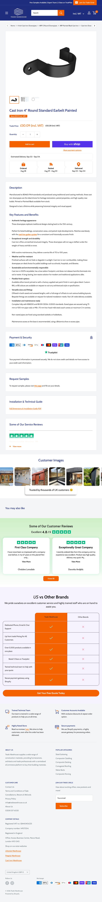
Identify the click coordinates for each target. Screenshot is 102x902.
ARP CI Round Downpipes (48, 26)
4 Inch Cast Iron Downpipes (27, 26)
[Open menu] (6, 13)
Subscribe (63, 806)
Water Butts (60, 770)
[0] (94, 12)
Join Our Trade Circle (86, 2)
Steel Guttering (61, 754)
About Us (9, 806)
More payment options (72, 150)
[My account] (89, 12)
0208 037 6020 (12, 810)
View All (51, 578)
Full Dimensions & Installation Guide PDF (25, 408)
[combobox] (44, 13)
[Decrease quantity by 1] (23, 134)
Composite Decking (63, 762)
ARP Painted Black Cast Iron (69, 26)
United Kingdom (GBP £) (15, 872)
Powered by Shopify (12, 894)
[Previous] (7, 26)
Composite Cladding (64, 758)
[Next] (94, 26)
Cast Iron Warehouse (13, 860)
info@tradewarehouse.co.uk (16, 802)
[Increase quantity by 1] (37, 134)
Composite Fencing (63, 774)
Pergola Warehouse (12, 855)
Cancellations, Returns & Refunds (18, 795)
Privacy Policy (10, 799)
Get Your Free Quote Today (51, 693)
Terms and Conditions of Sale (16, 791)
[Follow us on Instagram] (12, 883)
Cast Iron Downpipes (88, 26)
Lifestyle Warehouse (13, 851)
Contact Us (9, 787)
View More (26, 561)
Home (13, 26)
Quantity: (13, 134)
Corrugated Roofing (63, 766)
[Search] (61, 13)
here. (27, 729)
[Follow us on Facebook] (7, 883)
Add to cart (29, 144)
